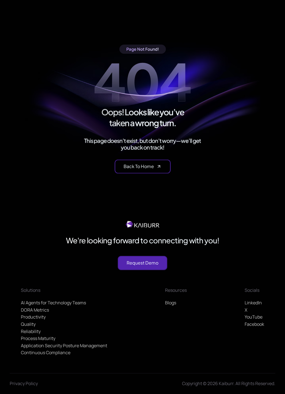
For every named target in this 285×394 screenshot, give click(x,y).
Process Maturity (38, 339)
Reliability (31, 331)
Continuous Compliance (45, 353)
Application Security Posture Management (64, 345)
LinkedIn (253, 303)
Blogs (170, 303)
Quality (28, 324)
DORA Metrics (35, 310)
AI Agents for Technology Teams (53, 303)
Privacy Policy (24, 383)
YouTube (253, 317)
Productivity (33, 317)
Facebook (254, 324)
